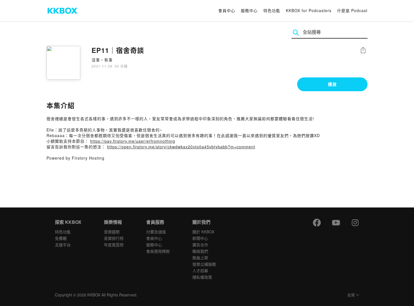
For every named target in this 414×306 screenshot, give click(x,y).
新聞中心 (200, 238)
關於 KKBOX (203, 231)
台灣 (351, 295)
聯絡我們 (200, 251)
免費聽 (61, 238)
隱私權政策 (202, 277)
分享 (363, 50)
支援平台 (63, 244)
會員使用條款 (158, 251)
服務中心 (249, 10)
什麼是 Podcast (352, 10)
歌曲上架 (200, 257)
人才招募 (200, 270)
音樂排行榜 (114, 238)
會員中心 (226, 10)
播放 (332, 84)
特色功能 (271, 10)
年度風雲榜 (114, 244)
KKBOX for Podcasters (308, 10)
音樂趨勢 (112, 231)
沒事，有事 (102, 59)
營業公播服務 (204, 264)
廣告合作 (200, 244)
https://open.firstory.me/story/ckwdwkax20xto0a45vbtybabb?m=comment (181, 146)
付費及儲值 (156, 231)
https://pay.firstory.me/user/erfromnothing (132, 141)
